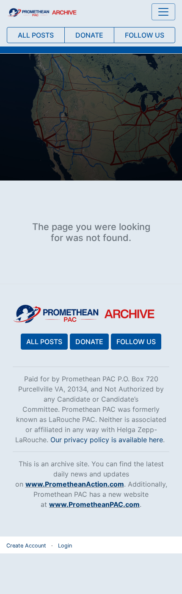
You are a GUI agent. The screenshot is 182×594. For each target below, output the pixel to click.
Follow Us (136, 341)
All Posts (44, 341)
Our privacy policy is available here (106, 439)
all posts (36, 35)
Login (65, 545)
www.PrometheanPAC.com (94, 504)
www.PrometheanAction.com (74, 484)
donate (89, 35)
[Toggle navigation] (163, 11)
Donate (89, 341)
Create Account (26, 545)
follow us (144, 35)
